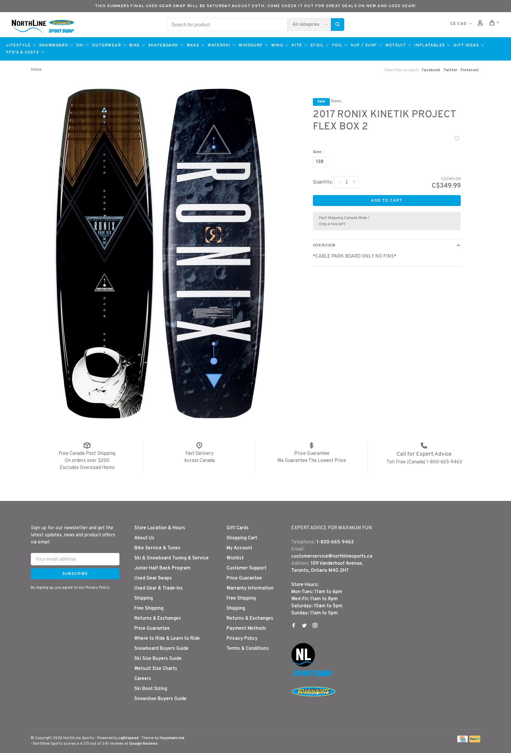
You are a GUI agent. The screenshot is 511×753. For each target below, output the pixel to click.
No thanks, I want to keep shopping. (299, 409)
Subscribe (359, 393)
